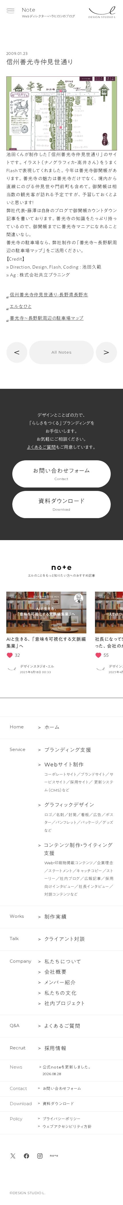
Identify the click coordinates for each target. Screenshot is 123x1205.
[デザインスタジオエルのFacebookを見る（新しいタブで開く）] (26, 1156)
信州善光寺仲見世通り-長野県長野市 (49, 294)
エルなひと (20, 306)
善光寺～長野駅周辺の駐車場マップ (47, 318)
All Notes (61, 352)
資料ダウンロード (61, 505)
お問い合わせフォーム (61, 474)
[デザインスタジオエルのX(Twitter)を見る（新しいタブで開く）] (13, 1156)
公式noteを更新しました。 (67, 1067)
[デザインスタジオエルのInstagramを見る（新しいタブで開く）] (40, 1156)
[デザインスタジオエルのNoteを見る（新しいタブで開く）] (54, 1156)
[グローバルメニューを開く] (10, 10)
